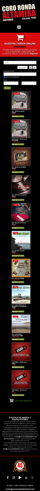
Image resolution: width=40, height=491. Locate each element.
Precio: (5, 80)
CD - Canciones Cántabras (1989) (17, 335)
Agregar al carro (18, 116)
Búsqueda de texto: (9, 71)
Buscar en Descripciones (13, 77)
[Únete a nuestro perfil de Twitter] (32, 477)
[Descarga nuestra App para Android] (20, 477)
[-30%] (21, 212)
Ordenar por (22, 67)
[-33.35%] (21, 101)
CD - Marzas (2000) (18, 278)
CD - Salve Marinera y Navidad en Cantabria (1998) (19, 306)
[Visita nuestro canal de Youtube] (26, 477)
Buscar (7, 88)
